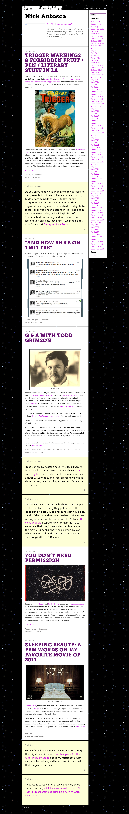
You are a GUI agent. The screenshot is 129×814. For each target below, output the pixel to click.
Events (27, 175)
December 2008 (97, 242)
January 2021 (96, 34)
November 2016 (97, 67)
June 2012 (95, 140)
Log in (93, 255)
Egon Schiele (39, 604)
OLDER (25, 808)
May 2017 (94, 53)
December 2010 (97, 184)
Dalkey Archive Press (56, 224)
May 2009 (94, 229)
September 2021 (97, 29)
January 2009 (96, 239)
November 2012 (97, 128)
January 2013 (96, 123)
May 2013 (94, 113)
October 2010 (96, 188)
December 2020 (97, 36)
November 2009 (97, 215)
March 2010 (95, 205)
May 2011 (94, 171)
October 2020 (96, 41)
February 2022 (96, 26)
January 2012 (96, 152)
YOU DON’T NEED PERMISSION (48, 558)
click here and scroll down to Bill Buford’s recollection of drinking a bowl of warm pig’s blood (53, 792)
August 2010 (96, 193)
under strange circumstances (41, 395)
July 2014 (94, 80)
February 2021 (96, 31)
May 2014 (94, 84)
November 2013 (97, 99)
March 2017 (95, 58)
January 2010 (96, 210)
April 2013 (95, 116)
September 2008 (97, 249)
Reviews (85, 8)
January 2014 (96, 94)
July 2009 (94, 225)
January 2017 (96, 63)
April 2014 (95, 87)
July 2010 (94, 196)
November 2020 (97, 38)
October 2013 (96, 101)
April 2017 (95, 55)
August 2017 (96, 48)
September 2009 (97, 220)
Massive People (63, 450)
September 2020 (97, 43)
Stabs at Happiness (66, 406)
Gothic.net (55, 416)
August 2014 (96, 77)
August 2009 (96, 222)
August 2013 (96, 106)
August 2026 (96, 22)
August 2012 (96, 135)
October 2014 (96, 72)
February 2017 (96, 60)
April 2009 (95, 232)
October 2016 (96, 70)
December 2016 (97, 65)
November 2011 (97, 157)
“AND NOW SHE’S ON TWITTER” (53, 245)
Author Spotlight (31, 320)
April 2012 (95, 145)
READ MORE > (30, 170)
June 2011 (95, 169)
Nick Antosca (30, 51)
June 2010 (95, 198)
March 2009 (95, 234)
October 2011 (96, 159)
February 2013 (96, 121)
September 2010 (97, 191)
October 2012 (96, 130)
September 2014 (97, 75)
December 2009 (97, 213)
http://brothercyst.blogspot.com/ (59, 24)
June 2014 (95, 82)
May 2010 (94, 200)
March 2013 (95, 118)
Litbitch (34, 416)
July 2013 (94, 109)
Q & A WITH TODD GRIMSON (49, 337)
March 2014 (95, 89)
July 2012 (94, 138)
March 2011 (95, 176)
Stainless (33, 403)
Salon (77, 470)
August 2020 (96, 46)
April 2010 (95, 203)
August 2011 (96, 164)
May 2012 (94, 142)
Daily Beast (36, 474)
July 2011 (94, 167)
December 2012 (97, 125)
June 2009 (95, 227)
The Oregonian (44, 416)
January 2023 (96, 24)
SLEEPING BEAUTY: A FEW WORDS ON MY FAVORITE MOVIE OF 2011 (53, 652)
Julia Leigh (35, 708)
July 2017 (94, 51)
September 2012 (97, 133)
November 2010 (97, 186)
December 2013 (97, 96)
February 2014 (96, 92)
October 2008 (96, 246)
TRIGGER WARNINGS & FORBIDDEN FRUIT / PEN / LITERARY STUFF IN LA (54, 62)
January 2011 (96, 181)
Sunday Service (95, 8)
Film (53, 450)
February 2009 (96, 237)
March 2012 (95, 147)
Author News (30, 450)
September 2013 (97, 104)
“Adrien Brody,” (53, 604)
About (104, 8)
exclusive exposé (77, 604)
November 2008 (97, 244)
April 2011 (95, 174)
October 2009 (96, 217)
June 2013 (95, 111)
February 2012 (96, 150)
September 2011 (97, 162)
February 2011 (96, 179)
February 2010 (96, 208)
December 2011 (97, 154)
